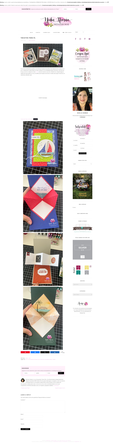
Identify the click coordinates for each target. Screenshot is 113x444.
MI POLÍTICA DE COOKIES (66, 440)
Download (35, 119)
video (37, 71)
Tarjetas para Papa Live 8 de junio (27, 119)
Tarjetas (26, 358)
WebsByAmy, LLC (77, 441)
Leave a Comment (32, 40)
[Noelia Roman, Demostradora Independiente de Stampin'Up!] (56, 27)
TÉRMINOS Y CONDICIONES (51, 440)
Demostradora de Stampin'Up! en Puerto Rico (36, 359)
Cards (27, 359)
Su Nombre (82, 138)
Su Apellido (82, 143)
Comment (23, 399)
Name (22, 414)
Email (22, 419)
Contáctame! (56, 385)
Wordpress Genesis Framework (60, 441)
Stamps (50, 359)
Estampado (47, 359)
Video (29, 358)
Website (22, 424)
